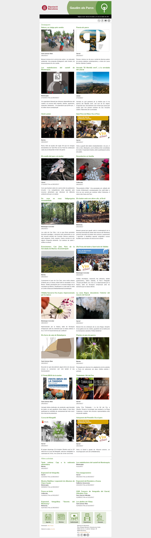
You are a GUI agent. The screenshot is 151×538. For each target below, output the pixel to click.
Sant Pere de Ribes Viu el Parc (88, 114)
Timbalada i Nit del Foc (85, 375)
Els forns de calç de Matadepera (53, 335)
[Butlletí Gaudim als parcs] (75, 8)
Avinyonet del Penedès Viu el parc (89, 418)
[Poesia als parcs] (92, 40)
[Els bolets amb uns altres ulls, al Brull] (92, 211)
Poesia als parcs (82, 27)
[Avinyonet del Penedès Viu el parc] (92, 430)
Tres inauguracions (83, 473)
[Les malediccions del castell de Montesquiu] (57, 82)
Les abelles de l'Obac (84, 502)
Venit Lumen (46, 114)
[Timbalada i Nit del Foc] (92, 388)
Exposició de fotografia (50, 473)
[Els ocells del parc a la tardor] (57, 169)
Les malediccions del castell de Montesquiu (93, 462)
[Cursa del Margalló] (57, 430)
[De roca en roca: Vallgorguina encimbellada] (57, 213)
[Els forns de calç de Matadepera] (57, 348)
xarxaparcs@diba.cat (84, 532)
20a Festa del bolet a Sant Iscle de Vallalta (92, 247)
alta (49, 525)
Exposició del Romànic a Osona (88, 481)
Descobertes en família (85, 156)
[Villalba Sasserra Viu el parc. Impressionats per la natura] (57, 308)
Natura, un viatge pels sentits (52, 27)
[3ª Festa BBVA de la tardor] (57, 388)
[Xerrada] (92, 82)
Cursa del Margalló (48, 418)
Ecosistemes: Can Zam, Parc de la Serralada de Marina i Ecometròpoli (58, 248)
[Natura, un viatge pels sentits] (57, 40)
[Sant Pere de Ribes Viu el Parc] (92, 127)
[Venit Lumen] (57, 127)
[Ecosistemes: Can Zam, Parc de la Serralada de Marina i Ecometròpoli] (57, 262)
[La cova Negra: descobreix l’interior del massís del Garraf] (92, 308)
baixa (52, 525)
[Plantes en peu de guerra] (92, 348)
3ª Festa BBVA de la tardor (51, 375)
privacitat (52, 529)
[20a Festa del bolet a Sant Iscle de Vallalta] (92, 260)
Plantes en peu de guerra (86, 335)
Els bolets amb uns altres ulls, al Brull (90, 198)
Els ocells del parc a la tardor (52, 156)
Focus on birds (47, 491)
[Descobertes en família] (92, 169)
